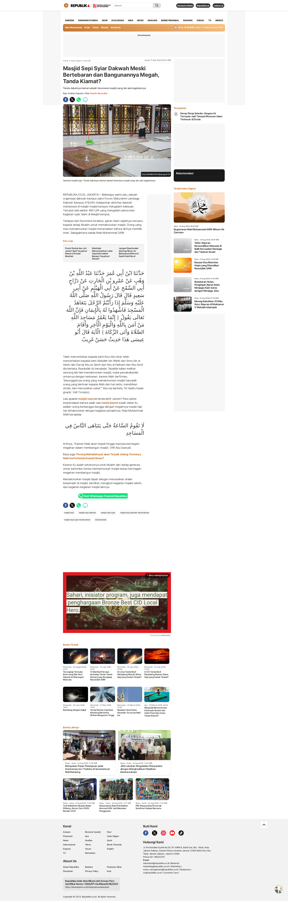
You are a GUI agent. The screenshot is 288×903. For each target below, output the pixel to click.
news (140, 20)
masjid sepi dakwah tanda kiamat (134, 512)
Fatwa (96, 27)
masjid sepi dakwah (87, 512)
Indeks (219, 20)
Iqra (87, 836)
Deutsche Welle (185, 5)
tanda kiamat (110, 402)
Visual (88, 848)
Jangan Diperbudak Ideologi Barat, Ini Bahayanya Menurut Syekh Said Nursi (129, 252)
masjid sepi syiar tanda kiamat (77, 519)
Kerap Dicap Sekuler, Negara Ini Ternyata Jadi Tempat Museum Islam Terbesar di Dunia (201, 116)
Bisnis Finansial (170, 20)
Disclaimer (68, 871)
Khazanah (67, 836)
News (66, 840)
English (110, 848)
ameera (69, 20)
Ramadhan (90, 853)
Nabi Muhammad (73, 27)
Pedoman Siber (114, 867)
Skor (109, 832)
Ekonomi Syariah (88, 20)
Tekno (88, 844)
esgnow (188, 20)
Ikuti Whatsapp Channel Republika (105, 496)
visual (200, 20)
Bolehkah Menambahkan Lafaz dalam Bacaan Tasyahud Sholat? (102, 253)
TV (210, 20)
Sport (109, 840)
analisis (152, 20)
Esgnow (67, 848)
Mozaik (104, 27)
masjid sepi (85, 398)
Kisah (87, 27)
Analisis (88, 840)
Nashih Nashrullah (98, 93)
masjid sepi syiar (108, 512)
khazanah (117, 20)
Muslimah (116, 27)
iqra (130, 20)
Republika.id (203, 5)
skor (104, 20)
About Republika (71, 867)
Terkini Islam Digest (185, 188)
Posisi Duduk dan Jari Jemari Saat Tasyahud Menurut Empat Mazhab (76, 252)
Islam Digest (76, 60)
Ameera (66, 832)
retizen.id (218, 5)
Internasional (69, 844)
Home (65, 60)
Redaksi (89, 867)
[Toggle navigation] (66, 5)
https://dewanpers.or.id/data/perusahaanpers (87, 887)
